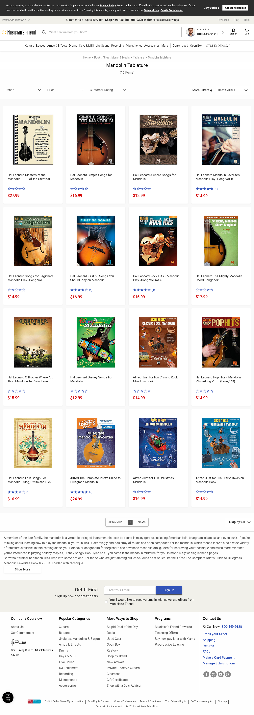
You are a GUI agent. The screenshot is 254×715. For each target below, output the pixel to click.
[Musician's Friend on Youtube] (220, 674)
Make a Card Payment (219, 657)
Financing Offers (166, 633)
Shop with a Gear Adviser (124, 685)
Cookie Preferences (172, 10)
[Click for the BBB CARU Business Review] (34, 701)
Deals (111, 633)
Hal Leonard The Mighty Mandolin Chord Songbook (219, 278)
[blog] (32, 643)
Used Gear (114, 639)
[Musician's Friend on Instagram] (227, 674)
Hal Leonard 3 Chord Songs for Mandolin (154, 177)
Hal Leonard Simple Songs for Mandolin (91, 177)
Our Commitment (22, 633)
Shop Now (111, 19)
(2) (90, 491)
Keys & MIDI (86, 45)
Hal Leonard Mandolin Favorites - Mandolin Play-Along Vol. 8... (219, 177)
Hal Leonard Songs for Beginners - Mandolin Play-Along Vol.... (32, 278)
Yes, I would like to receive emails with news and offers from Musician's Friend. (152, 602)
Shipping (209, 640)
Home (87, 57)
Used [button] (185, 45)
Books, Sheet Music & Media (112, 57)
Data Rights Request (99, 701)
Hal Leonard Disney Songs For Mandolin (91, 379)
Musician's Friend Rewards (173, 627)
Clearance (113, 674)
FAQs (206, 652)
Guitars (29, 45)
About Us (17, 627)
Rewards (223, 19)
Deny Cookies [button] (211, 8)
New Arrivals (115, 662)
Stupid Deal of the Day (122, 627)
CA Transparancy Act (202, 701)
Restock (112, 650)
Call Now (221, 627)
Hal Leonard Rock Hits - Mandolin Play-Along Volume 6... (156, 278)
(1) (216, 188)
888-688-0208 (134, 19)
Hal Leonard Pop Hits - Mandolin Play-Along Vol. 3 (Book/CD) (218, 379)
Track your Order (215, 634)
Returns (208, 646)
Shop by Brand (117, 656)
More (165, 45)
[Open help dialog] (7, 697)
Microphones (134, 45)
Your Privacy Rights (176, 701)
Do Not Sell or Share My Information (64, 701)
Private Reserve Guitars (123, 668)
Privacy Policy (108, 5)
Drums (73, 45)
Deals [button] (176, 45)
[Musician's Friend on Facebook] (206, 674)
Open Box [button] (196, 45)
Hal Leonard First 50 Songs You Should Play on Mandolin (92, 278)
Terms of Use (151, 10)
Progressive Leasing (169, 644)
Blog (236, 19)
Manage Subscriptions (219, 663)
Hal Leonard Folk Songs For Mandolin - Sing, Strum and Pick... (30, 480)
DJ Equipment (68, 668)
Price (51, 90)
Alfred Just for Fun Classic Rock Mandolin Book (155, 379)
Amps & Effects (57, 45)
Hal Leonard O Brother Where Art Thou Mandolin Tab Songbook (30, 379)
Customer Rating (101, 90)
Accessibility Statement (109, 706)
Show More (22, 569)
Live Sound (102, 45)
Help (247, 19)
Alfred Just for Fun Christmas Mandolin (153, 480)
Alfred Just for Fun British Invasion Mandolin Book (220, 480)
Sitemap (222, 701)
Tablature (138, 57)
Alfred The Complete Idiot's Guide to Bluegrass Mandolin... (95, 480)
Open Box (113, 644)
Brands (9, 90)
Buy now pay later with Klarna (175, 639)
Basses (40, 45)
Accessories (152, 45)
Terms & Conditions (150, 701)
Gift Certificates (118, 680)
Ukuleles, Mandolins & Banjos (79, 639)
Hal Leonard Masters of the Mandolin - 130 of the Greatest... (30, 177)
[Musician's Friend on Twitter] (213, 674)
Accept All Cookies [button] (235, 8)
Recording (117, 45)
